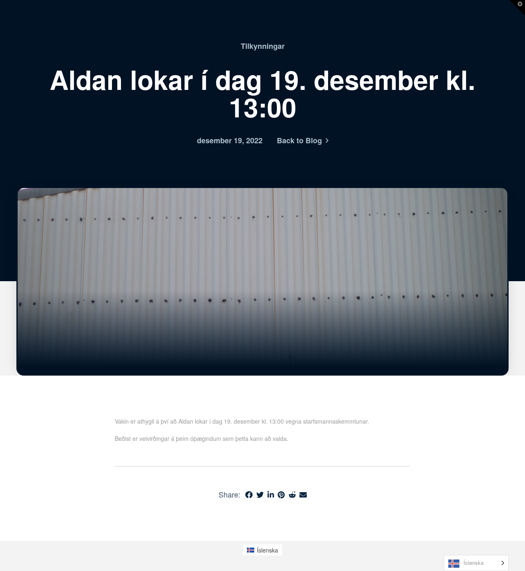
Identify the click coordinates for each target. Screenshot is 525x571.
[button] (517, 8)
